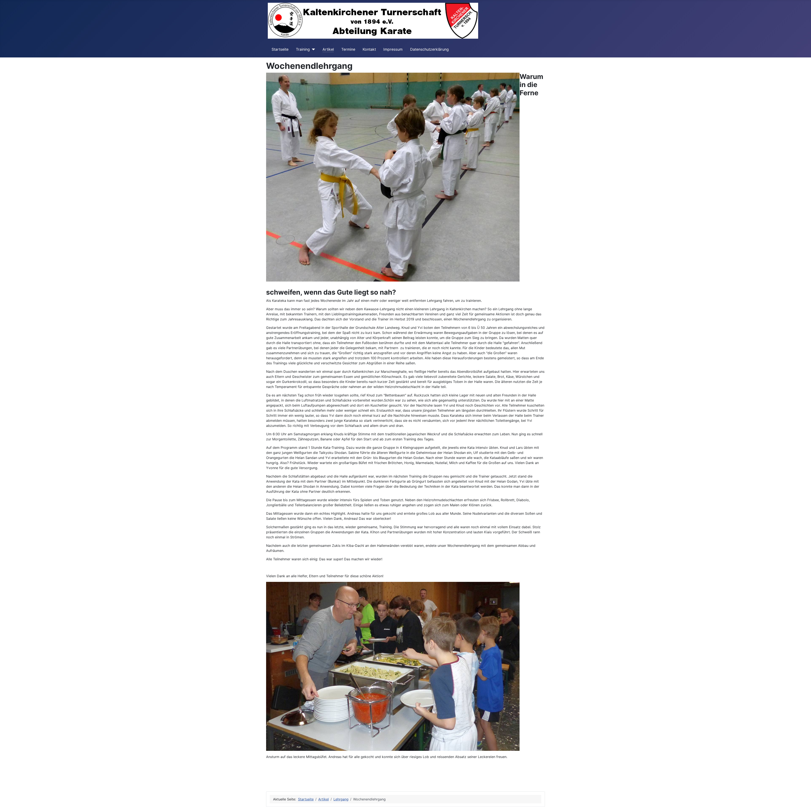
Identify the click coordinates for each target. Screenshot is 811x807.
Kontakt (369, 49)
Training (303, 49)
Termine (348, 49)
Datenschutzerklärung (429, 49)
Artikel (328, 49)
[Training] (312, 49)
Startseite (280, 49)
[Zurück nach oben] (804, 799)
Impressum (393, 49)
